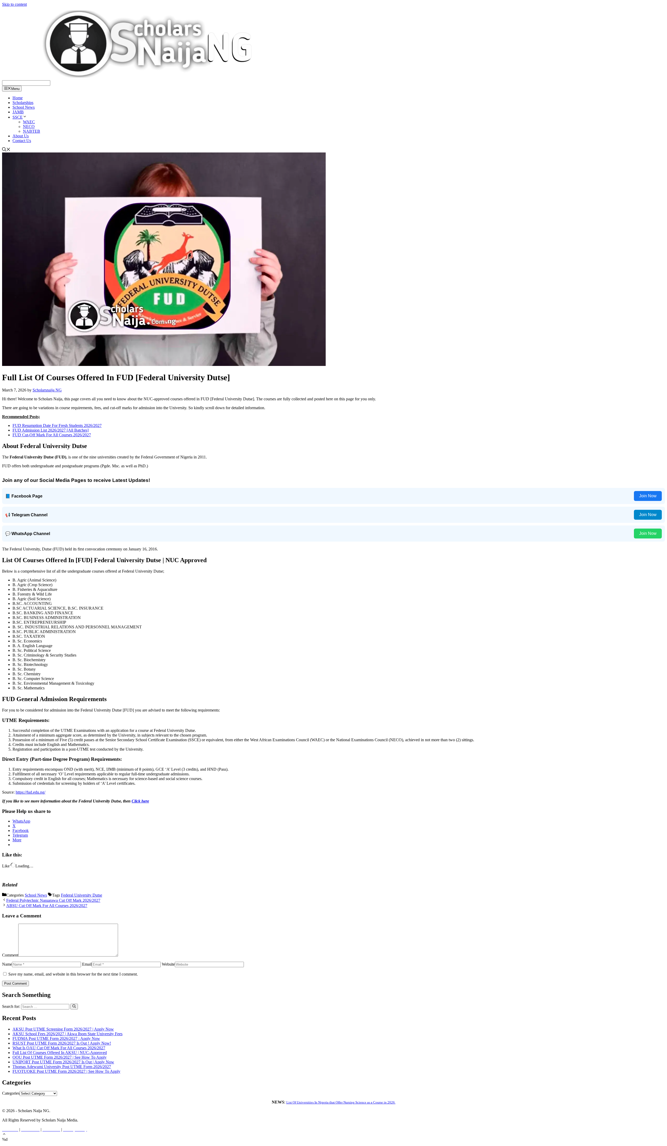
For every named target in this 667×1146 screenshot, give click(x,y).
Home (18, 98)
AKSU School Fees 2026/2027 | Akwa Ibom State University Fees (67, 1034)
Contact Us (22, 140)
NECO (29, 126)
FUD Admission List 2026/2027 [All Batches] (51, 430)
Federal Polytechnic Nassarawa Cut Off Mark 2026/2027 (53, 900)
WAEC (29, 122)
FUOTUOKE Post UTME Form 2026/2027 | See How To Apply (66, 1071)
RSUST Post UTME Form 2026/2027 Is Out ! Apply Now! (62, 1043)
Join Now (648, 496)
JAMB (18, 112)
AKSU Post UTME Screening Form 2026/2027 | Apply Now (63, 1029)
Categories (11, 1093)
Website (168, 964)
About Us (21, 136)
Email (87, 964)
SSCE (18, 117)
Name (7, 964)
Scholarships (23, 102)
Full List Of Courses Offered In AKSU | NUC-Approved (60, 1052)
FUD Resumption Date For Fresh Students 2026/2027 (57, 425)
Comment (10, 955)
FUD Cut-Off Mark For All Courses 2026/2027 (52, 435)
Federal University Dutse (81, 895)
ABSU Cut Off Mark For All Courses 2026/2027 (46, 905)
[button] (4, 1134)
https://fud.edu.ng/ (30, 792)
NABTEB (31, 131)
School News (24, 107)
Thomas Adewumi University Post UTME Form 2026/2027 (62, 1066)
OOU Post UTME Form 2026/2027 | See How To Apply (60, 1057)
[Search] (74, 1006)
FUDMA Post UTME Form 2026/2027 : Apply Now (56, 1038)
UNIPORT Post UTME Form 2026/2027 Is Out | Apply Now (63, 1062)
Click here (140, 801)
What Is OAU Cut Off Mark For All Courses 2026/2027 (59, 1048)
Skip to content (14, 4)
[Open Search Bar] (6, 150)
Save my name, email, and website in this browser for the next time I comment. (73, 974)
